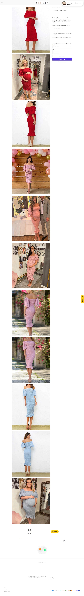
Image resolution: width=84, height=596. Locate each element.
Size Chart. (56, 33)
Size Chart (51, 577)
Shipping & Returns (53, 579)
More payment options (62, 61)
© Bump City (5, 589)
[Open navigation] (2, 2)
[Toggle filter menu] (64, 541)
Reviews (82, 299)
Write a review (54, 531)
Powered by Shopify (7, 591)
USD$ (4, 587)
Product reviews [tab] (21, 538)
